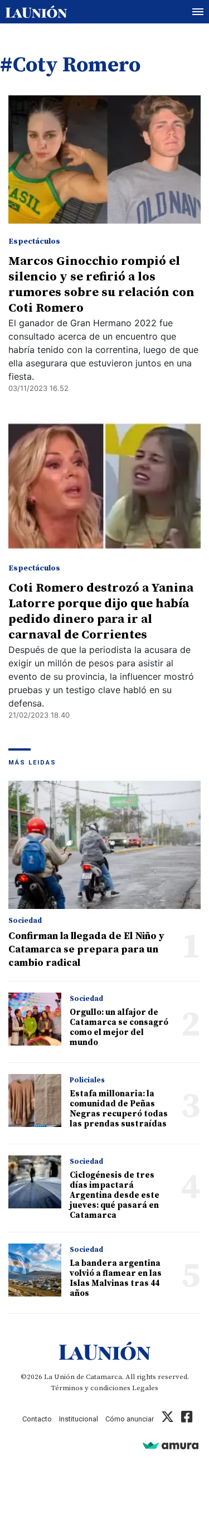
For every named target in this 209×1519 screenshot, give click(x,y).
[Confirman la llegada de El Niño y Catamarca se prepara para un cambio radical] (104, 845)
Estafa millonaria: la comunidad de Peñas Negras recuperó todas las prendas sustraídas (119, 1109)
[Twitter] (167, 1419)
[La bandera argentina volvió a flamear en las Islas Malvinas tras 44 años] (34, 1270)
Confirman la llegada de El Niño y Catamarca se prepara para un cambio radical (86, 949)
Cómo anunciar (129, 1419)
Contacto (37, 1419)
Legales (145, 1387)
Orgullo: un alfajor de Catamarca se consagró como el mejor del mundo (119, 1027)
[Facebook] (186, 1419)
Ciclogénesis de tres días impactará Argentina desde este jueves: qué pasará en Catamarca (114, 1195)
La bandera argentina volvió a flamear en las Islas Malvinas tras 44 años (116, 1278)
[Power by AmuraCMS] (170, 1445)
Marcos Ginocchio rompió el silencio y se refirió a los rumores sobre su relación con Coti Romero (101, 285)
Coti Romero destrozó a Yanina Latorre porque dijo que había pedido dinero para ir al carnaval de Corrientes (100, 611)
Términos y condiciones (90, 1387)
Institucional (78, 1419)
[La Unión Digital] (36, 12)
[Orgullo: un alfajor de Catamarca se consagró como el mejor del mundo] (34, 1019)
